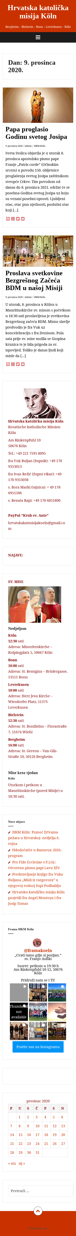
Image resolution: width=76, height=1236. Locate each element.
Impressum (22, 1221)
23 (29, 1143)
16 (29, 1134)
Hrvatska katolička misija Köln (38, 12)
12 (55, 1126)
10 (37, 1126)
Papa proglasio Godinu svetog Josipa (36, 132)
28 (12, 1152)
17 (37, 1134)
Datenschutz (40, 1221)
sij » (22, 1163)
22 (20, 1143)
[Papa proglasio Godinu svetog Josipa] (40, 110)
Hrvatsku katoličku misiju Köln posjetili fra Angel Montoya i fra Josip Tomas (36, 898)
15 (20, 1134)
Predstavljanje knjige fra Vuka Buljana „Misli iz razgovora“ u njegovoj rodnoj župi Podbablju (35, 880)
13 (63, 1126)
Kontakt (55, 1221)
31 (37, 1152)
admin (28, 145)
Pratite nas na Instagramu (38, 1046)
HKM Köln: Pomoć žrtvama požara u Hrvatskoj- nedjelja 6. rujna (33, 838)
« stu (12, 1163)
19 (55, 1134)
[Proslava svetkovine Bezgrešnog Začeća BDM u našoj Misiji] (40, 257)
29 (20, 1152)
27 (63, 1143)
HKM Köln (39, 145)
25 (46, 1143)
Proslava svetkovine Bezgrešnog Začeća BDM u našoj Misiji (34, 280)
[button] (19, 992)
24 (37, 1143)
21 (12, 1143)
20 (63, 1134)
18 (46, 1134)
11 (46, 1126)
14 (12, 1134)
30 (29, 1152)
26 (55, 1143)
